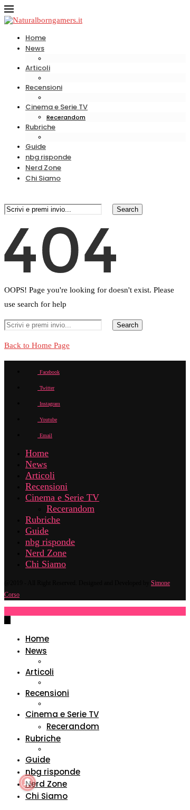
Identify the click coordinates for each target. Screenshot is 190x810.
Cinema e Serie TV (56, 107)
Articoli (37, 68)
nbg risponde (48, 157)
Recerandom (66, 117)
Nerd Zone (43, 168)
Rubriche (40, 127)
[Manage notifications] (27, 782)
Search (127, 209)
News (34, 48)
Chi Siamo (43, 178)
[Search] (8, 197)
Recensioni (43, 87)
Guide (35, 147)
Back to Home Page (37, 345)
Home (35, 38)
